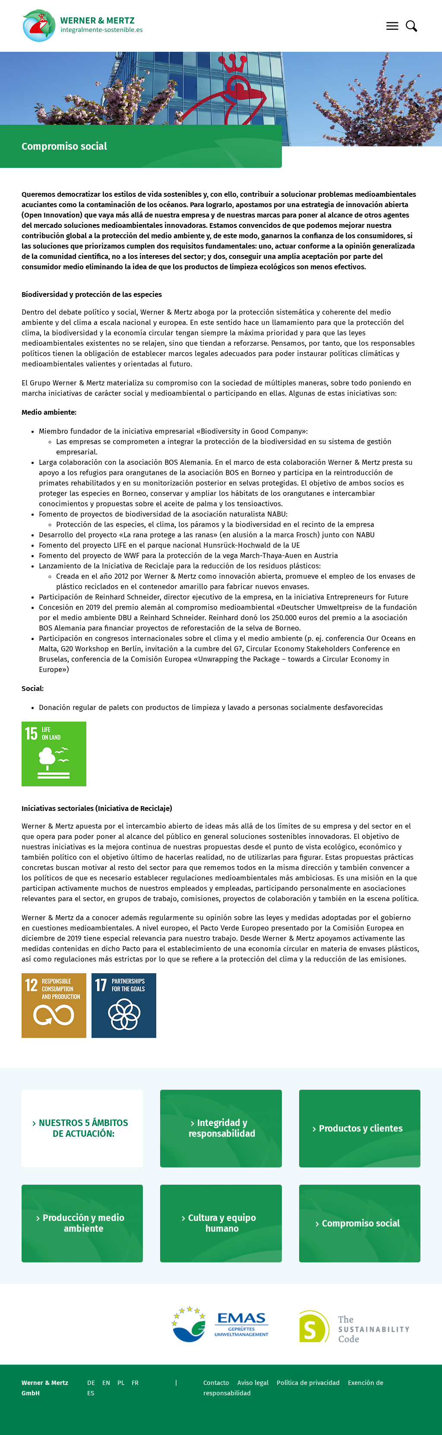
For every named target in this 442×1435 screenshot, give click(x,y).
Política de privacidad (308, 1383)
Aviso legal (252, 1383)
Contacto (216, 1383)
